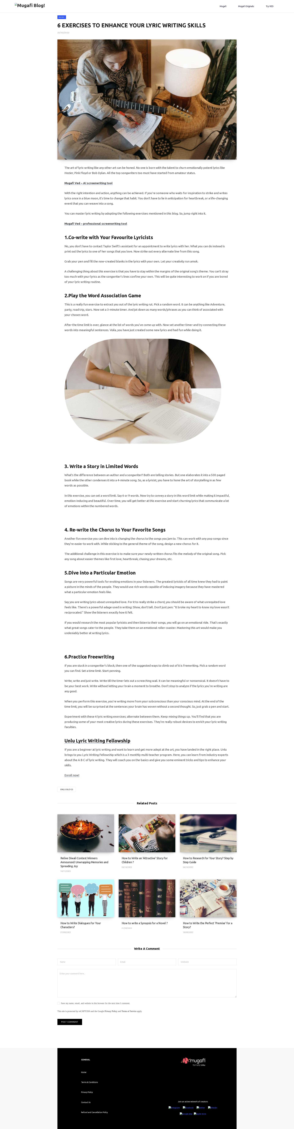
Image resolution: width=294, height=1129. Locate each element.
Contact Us (85, 1102)
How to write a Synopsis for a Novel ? (145, 923)
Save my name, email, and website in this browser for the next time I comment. (95, 1003)
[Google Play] (186, 1114)
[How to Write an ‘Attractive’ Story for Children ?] (147, 833)
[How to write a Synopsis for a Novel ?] (147, 898)
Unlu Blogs (66, 789)
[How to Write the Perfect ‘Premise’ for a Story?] (208, 898)
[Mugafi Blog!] (30, 6)
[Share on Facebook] (42, 176)
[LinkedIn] (213, 1108)
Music (62, 17)
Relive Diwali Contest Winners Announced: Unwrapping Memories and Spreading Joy (84, 862)
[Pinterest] (42, 193)
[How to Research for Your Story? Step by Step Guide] (208, 833)
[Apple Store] (200, 1114)
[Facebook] (188, 1108)
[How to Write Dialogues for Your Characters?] (85, 898)
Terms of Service (129, 1011)
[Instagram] (174, 1108)
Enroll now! (71, 775)
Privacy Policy (111, 1011)
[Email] (42, 201)
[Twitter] (201, 1108)
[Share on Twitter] (42, 185)
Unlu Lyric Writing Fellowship (97, 740)
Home (83, 1072)
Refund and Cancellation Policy (94, 1112)
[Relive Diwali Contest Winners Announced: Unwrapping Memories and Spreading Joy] (85, 833)
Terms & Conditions (89, 1082)
